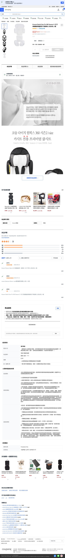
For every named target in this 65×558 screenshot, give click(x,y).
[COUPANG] (6, 549)
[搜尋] (62, 14)
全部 (3, 14)
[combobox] (57, 258)
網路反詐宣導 (4, 543)
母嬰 (8, 21)
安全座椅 (18, 21)
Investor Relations (11, 538)
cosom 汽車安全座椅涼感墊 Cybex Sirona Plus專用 (14, 519)
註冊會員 (53, 6)
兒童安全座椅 (4, 490)
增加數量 (38, 50)
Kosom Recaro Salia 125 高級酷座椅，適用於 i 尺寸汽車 (15, 507)
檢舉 (56, 333)
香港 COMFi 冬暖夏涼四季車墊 (9, 521)
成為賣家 (62, 6)
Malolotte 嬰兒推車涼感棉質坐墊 (9, 513)
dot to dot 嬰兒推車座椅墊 (8, 527)
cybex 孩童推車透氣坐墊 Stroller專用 (10, 509)
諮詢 (58, 308)
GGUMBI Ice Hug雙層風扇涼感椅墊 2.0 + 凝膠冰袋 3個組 (15, 525)
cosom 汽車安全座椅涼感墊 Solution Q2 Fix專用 (13, 523)
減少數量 (38, 49)
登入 (50, 6)
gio (6, 497)
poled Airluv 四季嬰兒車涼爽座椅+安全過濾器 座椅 (13, 511)
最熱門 (3, 258)
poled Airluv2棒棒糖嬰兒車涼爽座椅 (10, 529)
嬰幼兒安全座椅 (24, 21)
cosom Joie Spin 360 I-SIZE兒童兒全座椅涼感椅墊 (13, 531)
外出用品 (12, 21)
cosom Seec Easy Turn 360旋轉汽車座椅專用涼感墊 (14, 515)
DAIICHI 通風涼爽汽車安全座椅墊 (10, 517)
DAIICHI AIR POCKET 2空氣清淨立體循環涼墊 (12, 533)
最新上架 (8, 258)
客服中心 (58, 6)
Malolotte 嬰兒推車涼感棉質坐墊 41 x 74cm (12, 505)
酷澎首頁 (3, 21)
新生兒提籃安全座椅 (23, 490)
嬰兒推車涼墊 (11, 497)
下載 (62, 2)
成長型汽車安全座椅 (13, 490)
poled (3, 497)
